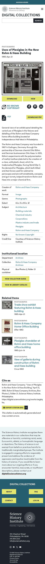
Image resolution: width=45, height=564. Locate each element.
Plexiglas (19, 226)
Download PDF (35, 117)
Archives (19, 257)
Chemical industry (24, 214)
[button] (26, 407)
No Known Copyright (25, 234)
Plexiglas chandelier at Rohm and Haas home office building (27, 344)
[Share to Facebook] (29, 106)
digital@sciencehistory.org (14, 473)
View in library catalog (16, 285)
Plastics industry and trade (27, 222)
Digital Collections (21, 14)
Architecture (21, 207)
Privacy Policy (14, 558)
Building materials (24, 211)
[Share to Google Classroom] (41, 106)
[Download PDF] (4, 117)
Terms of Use (14, 560)
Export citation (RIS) (14, 407)
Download (12, 98)
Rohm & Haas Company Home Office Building (28, 324)
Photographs (8, 46)
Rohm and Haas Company (27, 187)
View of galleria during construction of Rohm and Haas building (27, 362)
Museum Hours (22, 2)
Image (18, 194)
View (33, 98)
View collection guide (15, 278)
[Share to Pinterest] (35, 106)
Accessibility (13, 562)
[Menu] (42, 9)
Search (38, 20)
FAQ (36, 491)
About (9, 491)
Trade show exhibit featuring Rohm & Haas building (27, 308)
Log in (36, 500)
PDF (9, 116)
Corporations (21, 218)
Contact (9, 500)
